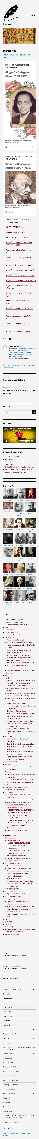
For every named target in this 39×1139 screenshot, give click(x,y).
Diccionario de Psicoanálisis (16, 665)
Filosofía (8, 764)
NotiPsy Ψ (8, 678)
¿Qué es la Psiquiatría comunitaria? (19, 802)
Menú (33, 15)
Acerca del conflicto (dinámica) (18, 830)
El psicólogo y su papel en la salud (19, 868)
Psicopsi (7, 24)
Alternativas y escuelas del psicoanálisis (21, 800)
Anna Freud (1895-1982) (16, 232)
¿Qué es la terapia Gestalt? (16, 894)
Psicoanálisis (9, 792)
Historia (5, 367)
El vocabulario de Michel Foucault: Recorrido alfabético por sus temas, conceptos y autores (19, 657)
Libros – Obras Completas (14, 620)
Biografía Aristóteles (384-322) (18, 265)
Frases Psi (8, 919)
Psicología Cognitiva (12, 889)
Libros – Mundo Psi (12, 632)
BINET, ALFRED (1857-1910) (17, 237)
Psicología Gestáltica (12, 891)
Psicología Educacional (13, 861)
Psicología (8, 736)
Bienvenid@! (9, 927)
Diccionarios (9, 637)
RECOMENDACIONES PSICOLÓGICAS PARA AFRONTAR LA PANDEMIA (19, 1117)
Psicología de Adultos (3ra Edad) (18, 858)
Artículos (10, 734)
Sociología (8, 772)
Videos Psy (8, 675)
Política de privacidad (12, 934)
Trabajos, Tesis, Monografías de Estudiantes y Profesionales (19, 1048)
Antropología (9, 833)
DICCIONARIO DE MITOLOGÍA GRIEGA (20, 663)
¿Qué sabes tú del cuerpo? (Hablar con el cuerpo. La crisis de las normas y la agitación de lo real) (21, 716)
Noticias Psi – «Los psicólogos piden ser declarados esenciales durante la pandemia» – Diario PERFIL (21, 683)
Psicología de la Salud (12, 863)
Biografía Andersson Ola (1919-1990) (21, 280)
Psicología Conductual (13, 896)
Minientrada (9, 673)
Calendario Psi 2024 (12, 457)
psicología (11, 367)
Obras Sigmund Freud (14, 622)
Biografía (31, 365)
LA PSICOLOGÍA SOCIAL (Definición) (20, 779)
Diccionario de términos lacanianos (19, 642)
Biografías (24, 365)
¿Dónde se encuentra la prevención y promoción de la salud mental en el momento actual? (20, 723)
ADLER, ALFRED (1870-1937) (17, 227)
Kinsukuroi (9, 459)
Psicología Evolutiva (12, 838)
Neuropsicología (11, 899)
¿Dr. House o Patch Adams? (16, 711)
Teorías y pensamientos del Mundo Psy (21, 670)
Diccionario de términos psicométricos (20, 650)
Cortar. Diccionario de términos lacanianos (20, 467)
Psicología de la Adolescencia (17, 856)
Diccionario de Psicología (15, 640)
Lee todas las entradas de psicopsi (19, 358)
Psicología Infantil (11, 762)
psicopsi (8, 365)
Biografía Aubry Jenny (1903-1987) (20, 270)
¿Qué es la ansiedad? (14, 878)
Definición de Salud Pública (16, 866)
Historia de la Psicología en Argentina (20, 744)
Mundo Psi (8, 668)
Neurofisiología (10, 835)
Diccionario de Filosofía (15, 653)
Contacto (8, 924)
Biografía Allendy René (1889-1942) (20, 275)
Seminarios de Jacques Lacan (17, 625)
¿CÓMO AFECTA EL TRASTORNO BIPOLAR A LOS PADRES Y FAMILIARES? (20, 845)
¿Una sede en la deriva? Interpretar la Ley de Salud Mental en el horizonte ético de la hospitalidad (20, 873)
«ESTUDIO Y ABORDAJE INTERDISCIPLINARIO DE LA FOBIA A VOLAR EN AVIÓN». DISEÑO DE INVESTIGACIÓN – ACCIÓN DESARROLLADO (20, 823)
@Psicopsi (8, 922)
